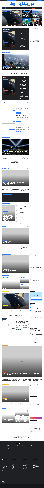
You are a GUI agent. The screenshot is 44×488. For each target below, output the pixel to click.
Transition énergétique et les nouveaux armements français (35, 431)
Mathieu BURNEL (5, 242)
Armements (3, 469)
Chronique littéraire (5, 275)
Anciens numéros (24, 463)
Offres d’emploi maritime (35, 464)
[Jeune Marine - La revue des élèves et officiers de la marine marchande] (22, 4)
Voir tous (27, 29)
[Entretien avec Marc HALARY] (12, 18)
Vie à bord (3, 481)
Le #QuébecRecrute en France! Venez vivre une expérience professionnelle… (23, 47)
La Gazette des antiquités (6, 254)
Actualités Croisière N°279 (5, 246)
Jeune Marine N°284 (25, 19)
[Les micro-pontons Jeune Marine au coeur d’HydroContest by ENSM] (16, 221)
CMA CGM (37, 422)
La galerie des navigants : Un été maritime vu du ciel (38, 308)
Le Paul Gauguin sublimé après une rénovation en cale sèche (23, 247)
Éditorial (13, 469)
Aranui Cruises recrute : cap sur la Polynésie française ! (38, 337)
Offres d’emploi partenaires (34, 342)
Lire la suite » (18, 121)
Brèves (3, 102)
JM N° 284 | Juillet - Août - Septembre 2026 (11, 0)
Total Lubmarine (36, 384)
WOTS (32, 432)
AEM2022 (3, 465)
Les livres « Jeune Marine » (7, 194)
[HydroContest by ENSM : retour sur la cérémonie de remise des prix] (16, 210)
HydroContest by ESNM (5, 203)
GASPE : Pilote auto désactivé (21, 115)
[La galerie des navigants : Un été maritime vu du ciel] (32, 308)
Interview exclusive (5, 291)
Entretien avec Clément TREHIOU (5, 312)
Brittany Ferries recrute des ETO (36, 40)
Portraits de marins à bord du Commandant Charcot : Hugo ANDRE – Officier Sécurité (6, 158)
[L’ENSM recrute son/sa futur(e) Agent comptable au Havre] (32, 334)
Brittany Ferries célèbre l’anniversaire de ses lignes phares (15, 189)
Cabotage (13, 465)
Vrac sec (13, 480)
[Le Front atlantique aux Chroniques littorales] (20, 310)
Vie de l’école (3, 482)
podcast (35, 429)
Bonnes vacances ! (4, 72)
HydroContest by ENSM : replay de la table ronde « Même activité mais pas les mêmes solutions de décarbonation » (16, 380)
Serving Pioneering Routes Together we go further (22, 436)
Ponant (38, 429)
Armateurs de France (33, 422)
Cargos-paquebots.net (4, 466)
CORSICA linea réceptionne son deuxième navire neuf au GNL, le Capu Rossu (24, 189)
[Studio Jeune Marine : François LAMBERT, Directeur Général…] (22, 413)
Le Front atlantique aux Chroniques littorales (23, 312)
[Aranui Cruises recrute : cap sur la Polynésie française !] (32, 338)
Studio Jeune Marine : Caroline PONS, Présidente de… (8, 421)
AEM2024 (3, 463)
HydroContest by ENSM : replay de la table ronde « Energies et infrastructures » (24, 219)
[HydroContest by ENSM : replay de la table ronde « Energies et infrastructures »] (16, 217)
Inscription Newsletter (25, 468)
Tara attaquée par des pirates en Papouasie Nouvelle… (23, 40)
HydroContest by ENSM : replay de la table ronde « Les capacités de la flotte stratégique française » (37, 380)
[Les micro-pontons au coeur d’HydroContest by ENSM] (16, 214)
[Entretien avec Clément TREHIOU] (2, 310)
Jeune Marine (4, 184)
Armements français (14, 463)
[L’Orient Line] (11, 282)
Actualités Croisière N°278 (15, 246)
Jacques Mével (4, 271)
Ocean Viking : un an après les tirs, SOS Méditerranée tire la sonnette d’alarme (24, 89)
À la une (4, 77)
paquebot (32, 429)
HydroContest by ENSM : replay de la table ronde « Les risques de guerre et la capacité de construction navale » (27, 380)
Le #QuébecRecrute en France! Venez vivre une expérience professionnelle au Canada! (38, 330)
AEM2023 (3, 464)
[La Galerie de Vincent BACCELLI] (2, 403)
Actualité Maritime (4, 467)
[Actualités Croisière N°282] (15, 236)
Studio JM (3, 408)
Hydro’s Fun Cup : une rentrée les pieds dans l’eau (23, 93)
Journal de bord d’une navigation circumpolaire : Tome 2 (15, 162)
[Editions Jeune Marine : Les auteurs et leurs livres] (37, 14)
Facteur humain (35, 19)
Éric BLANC (4, 68)
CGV (23, 466)
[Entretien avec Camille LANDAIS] (11, 310)
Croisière (3, 226)
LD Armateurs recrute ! (36, 28)
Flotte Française (14, 470)
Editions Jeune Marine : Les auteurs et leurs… (24, 36)
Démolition (13, 468)
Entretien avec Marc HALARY (9, 25)
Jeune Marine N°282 (5, 277)
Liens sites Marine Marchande (36, 466)
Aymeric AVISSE (4, 375)
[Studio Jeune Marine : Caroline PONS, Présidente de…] (8, 416)
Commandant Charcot (25, 11)
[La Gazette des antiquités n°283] (15, 264)
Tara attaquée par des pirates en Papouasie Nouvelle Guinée (27, 24)
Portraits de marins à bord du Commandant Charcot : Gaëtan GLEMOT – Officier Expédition (24, 158)
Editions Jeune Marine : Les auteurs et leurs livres (37, 16)
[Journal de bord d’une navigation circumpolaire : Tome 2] (15, 158)
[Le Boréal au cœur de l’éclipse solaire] (32, 305)
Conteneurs (13, 466)
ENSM (35, 427)
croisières (32, 427)
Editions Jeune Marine (35, 11)
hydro (38, 427)
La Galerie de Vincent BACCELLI (5, 405)
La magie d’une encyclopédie (23, 281)
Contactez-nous (24, 465)
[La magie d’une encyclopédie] (24, 279)
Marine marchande (5, 11)
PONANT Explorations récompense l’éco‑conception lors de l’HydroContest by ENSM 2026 (24, 207)
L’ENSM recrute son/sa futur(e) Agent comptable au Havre (38, 334)
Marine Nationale (36, 428)
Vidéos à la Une (3, 480)
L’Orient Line (6, 288)
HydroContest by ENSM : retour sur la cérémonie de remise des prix (24, 212)
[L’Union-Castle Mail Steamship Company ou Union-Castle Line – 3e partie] (24, 286)
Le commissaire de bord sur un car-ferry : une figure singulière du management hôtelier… (37, 24)
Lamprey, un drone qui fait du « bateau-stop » (21, 125)
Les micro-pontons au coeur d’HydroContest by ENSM (24, 215)
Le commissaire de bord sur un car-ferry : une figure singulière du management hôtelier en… (23, 84)
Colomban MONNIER (19, 114)
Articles (13, 464)
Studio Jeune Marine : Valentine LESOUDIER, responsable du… (18, 420)
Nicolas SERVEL (4, 153)
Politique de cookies (25, 467)
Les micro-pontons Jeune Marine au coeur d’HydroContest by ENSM (23, 223)
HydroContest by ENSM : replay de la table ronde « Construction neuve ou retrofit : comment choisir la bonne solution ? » (6, 380)
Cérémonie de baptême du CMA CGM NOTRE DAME (6, 189)
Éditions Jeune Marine (5, 52)
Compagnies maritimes (35, 465)
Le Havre (32, 428)
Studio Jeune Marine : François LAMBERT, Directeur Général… (21, 415)
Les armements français (6, 168)
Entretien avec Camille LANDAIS (14, 312)
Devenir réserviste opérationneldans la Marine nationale (36, 266)
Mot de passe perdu (25, 464)
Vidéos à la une (5, 345)
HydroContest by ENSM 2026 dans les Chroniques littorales (22, 322)
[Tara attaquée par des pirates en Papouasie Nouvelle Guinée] (27, 22)
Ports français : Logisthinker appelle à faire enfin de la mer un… (22, 105)
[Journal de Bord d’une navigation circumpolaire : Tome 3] (27, 14)
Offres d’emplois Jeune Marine (34, 341)
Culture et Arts (3, 471)
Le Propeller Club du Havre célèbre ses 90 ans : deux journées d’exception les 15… (24, 97)
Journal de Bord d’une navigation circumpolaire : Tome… (24, 33)
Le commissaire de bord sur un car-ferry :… (23, 43)
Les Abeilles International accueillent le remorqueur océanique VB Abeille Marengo (38, 311)
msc (40, 428)
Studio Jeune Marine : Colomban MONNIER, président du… (25, 420)
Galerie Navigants (5, 384)
